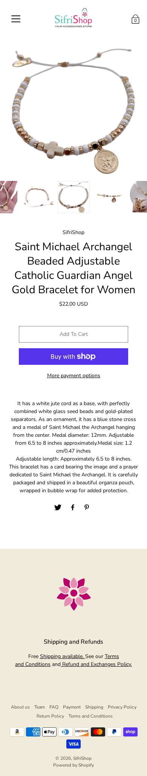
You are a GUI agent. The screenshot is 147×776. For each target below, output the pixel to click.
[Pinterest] (87, 507)
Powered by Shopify (73, 765)
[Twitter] (58, 507)
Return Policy (50, 716)
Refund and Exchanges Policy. (96, 664)
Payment (72, 707)
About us (20, 707)
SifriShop (82, 758)
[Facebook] (72, 507)
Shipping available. (62, 656)
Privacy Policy (122, 707)
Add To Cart (74, 334)
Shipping (94, 707)
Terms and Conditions (91, 716)
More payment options (73, 375)
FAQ (53, 707)
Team (39, 707)
